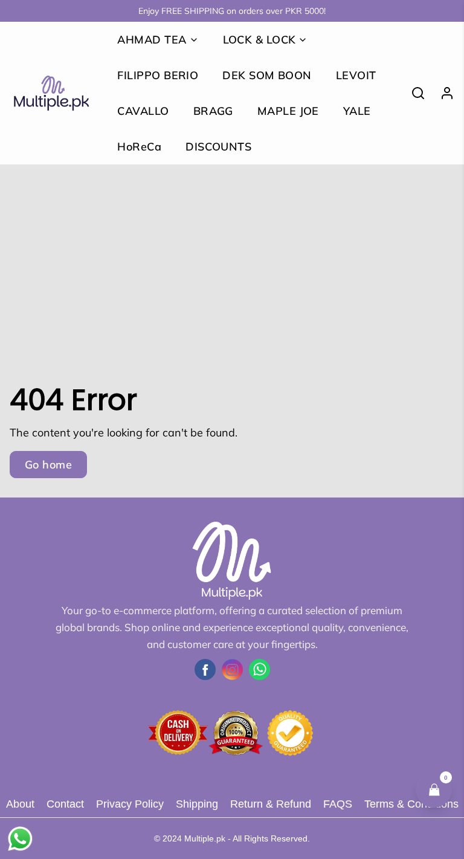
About (20, 804)
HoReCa (139, 147)
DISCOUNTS (218, 147)
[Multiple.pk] (51, 93)
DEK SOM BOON (266, 75)
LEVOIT (356, 75)
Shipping (197, 804)
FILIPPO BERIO (157, 75)
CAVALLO (143, 111)
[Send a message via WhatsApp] (20, 839)
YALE (357, 111)
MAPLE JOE (288, 111)
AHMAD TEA (151, 40)
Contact (65, 804)
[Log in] (442, 93)
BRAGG (213, 111)
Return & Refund (270, 804)
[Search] (413, 93)
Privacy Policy (130, 804)
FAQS (337, 804)
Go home (48, 465)
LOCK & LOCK (259, 40)
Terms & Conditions (411, 804)
